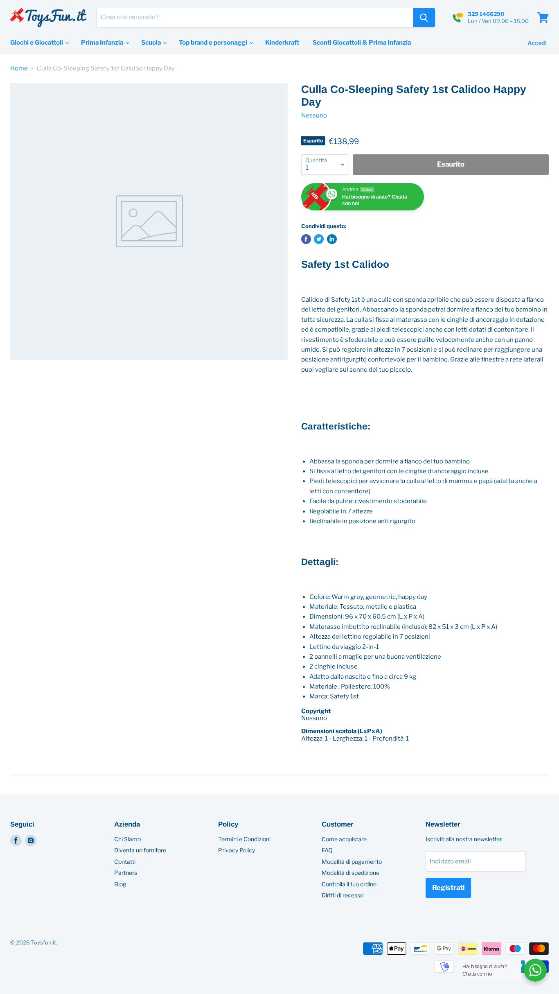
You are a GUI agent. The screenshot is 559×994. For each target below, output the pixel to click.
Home (19, 68)
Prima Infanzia (102, 42)
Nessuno (314, 115)
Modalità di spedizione (350, 872)
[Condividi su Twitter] (319, 239)
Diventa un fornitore (140, 850)
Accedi (537, 42)
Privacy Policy (236, 850)
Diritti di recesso (342, 895)
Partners (125, 872)
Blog (120, 884)
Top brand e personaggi (213, 42)
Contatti (124, 861)
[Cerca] (424, 17)
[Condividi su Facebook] (306, 239)
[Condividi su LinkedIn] (332, 239)
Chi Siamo (127, 839)
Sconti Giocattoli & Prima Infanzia (362, 42)
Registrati (448, 887)
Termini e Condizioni (244, 839)
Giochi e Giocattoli (37, 42)
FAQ (327, 850)
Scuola (151, 42)
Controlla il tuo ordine (349, 884)
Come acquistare (344, 839)
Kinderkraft (282, 42)
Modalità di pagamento (352, 861)
